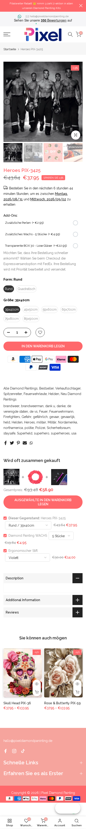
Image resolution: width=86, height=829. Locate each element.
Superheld (24, 433)
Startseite (9, 49)
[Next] (79, 101)
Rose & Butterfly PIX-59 (62, 703)
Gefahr (26, 417)
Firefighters (11, 417)
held (6, 422)
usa (73, 433)
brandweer (11, 406)
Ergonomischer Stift (23, 551)
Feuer (43, 411)
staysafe (9, 433)
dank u (50, 406)
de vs (34, 411)
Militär (52, 422)
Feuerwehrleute (35, 394)
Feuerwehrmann (61, 411)
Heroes (29, 422)
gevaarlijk (68, 417)
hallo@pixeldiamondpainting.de (49, 16)
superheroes (60, 433)
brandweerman (32, 406)
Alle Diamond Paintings (20, 388)
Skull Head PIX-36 (17, 703)
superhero (41, 433)
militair (41, 422)
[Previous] (6, 101)
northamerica (13, 428)
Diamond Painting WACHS (27, 535)
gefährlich (40, 417)
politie (29, 428)
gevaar (54, 417)
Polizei (40, 428)
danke (61, 406)
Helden (53, 394)
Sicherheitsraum (58, 428)
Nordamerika (67, 422)
